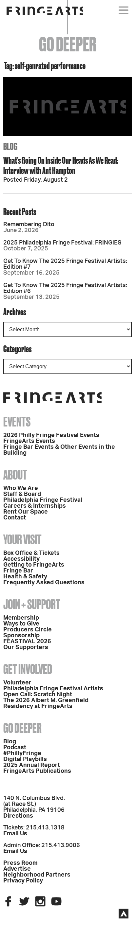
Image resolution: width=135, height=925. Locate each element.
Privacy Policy (23, 881)
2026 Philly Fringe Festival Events (51, 435)
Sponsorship (21, 636)
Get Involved (27, 669)
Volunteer (17, 683)
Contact (14, 518)
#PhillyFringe (22, 753)
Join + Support (31, 604)
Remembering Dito (28, 224)
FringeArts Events (29, 441)
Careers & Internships (34, 506)
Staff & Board (22, 494)
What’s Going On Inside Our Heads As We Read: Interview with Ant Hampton (60, 165)
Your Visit (22, 539)
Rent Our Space (25, 512)
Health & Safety (25, 577)
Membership (21, 618)
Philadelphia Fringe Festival (42, 500)
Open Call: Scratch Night (37, 695)
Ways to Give (21, 624)
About (15, 474)
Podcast (14, 748)
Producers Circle (27, 630)
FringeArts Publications (37, 771)
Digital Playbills (25, 759)
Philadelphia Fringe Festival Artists (53, 689)
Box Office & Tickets (31, 553)
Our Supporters (25, 647)
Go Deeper (22, 728)
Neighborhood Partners (36, 875)
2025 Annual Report (31, 765)
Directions (18, 816)
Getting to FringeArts (33, 565)
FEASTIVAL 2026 (27, 641)
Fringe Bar (18, 571)
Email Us (15, 834)
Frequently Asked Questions (44, 583)
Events (16, 421)
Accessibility (21, 559)
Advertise (17, 869)
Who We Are (20, 488)
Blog (9, 742)
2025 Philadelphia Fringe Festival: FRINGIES (62, 243)
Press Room (20, 863)
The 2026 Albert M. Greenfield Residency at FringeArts (45, 703)
